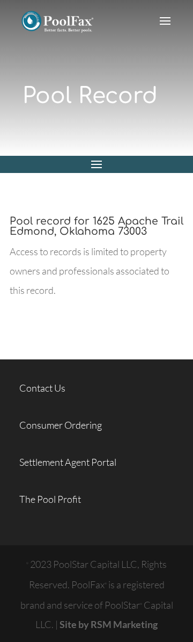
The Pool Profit (50, 499)
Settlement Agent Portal (67, 462)
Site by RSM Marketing (109, 624)
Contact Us (42, 388)
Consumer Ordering (60, 425)
